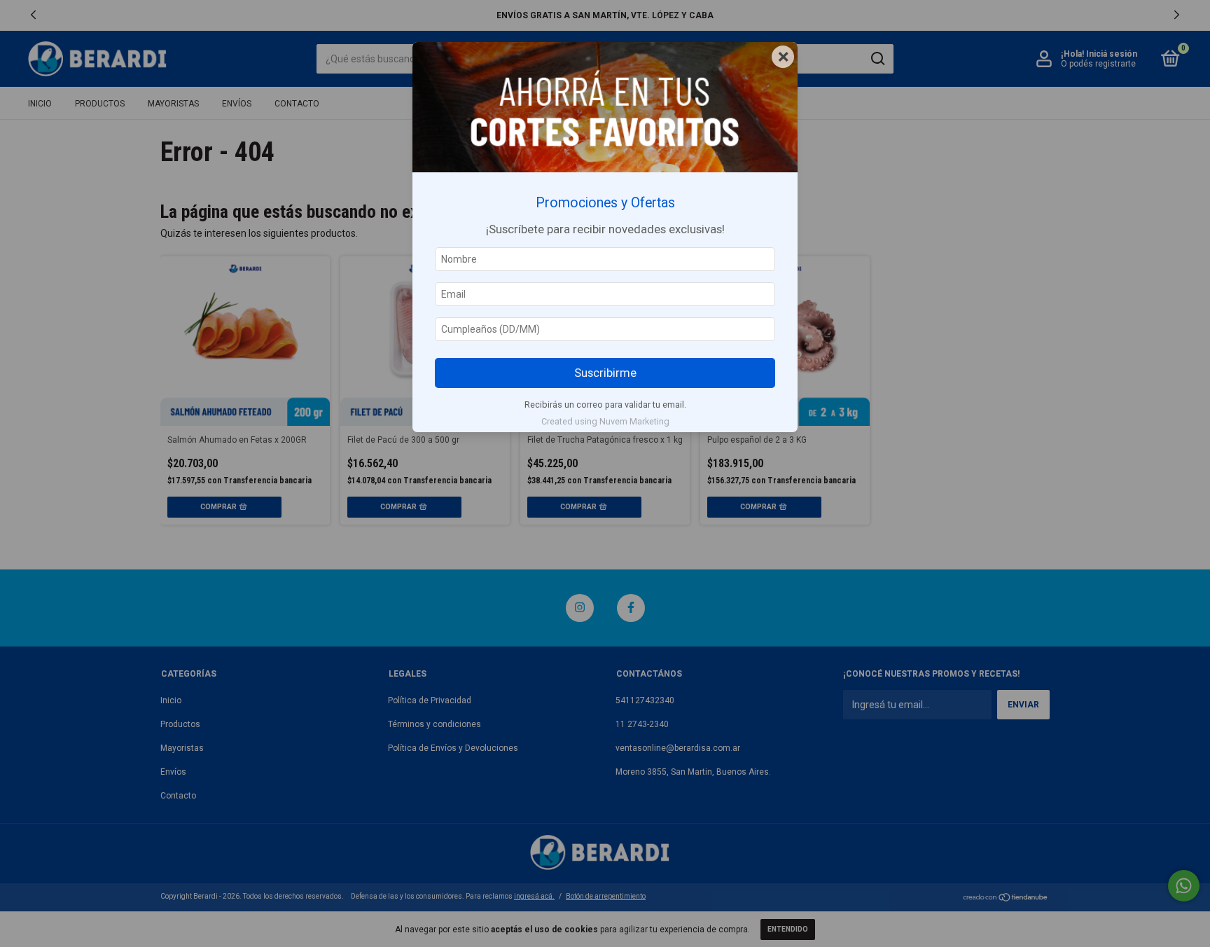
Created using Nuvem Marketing (605, 421)
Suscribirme (605, 373)
